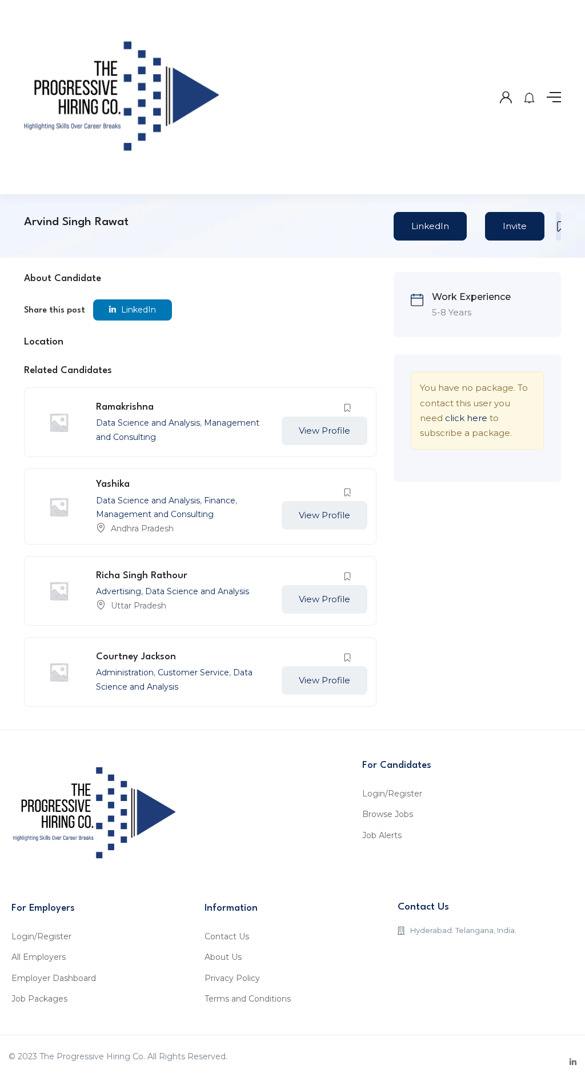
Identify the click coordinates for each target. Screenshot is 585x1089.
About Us (223, 957)
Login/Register (392, 793)
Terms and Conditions (248, 999)
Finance (219, 500)
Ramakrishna (125, 407)
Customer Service (193, 672)
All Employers (38, 957)
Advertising (118, 591)
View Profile (324, 430)
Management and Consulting (155, 514)
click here (466, 418)
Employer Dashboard (53, 978)
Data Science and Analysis (148, 423)
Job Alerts (382, 835)
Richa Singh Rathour (141, 575)
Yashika (113, 484)
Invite (515, 226)
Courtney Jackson (136, 657)
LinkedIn (430, 226)
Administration (125, 672)
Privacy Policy (232, 978)
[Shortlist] (558, 226)
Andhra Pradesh (142, 528)
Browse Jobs (387, 814)
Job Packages (39, 999)
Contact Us (227, 936)
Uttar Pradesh (138, 605)
